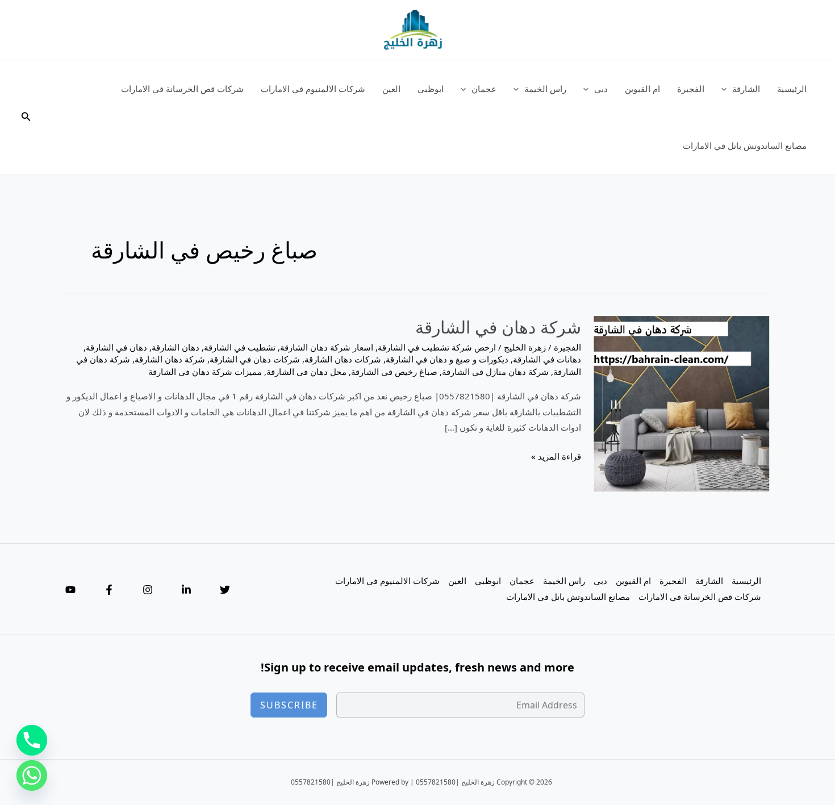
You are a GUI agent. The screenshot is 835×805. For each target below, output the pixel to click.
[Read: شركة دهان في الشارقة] (682, 402)
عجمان (483, 88)
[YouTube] (70, 590)
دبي (601, 88)
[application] (726, 88)
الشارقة (746, 88)
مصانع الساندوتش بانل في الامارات (745, 145)
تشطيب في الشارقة (239, 347)
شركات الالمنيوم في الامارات (313, 88)
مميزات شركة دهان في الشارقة (205, 371)
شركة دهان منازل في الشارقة (495, 371)
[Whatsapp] (31, 775)
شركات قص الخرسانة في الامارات (182, 88)
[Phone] (31, 740)
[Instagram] (148, 590)
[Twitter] (225, 590)
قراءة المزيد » (556, 457)
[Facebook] (109, 590)
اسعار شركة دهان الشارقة (326, 347)
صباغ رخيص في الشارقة (394, 371)
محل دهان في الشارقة (306, 371)
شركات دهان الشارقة (342, 359)
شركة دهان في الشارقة (498, 327)
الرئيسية (792, 88)
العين (391, 88)
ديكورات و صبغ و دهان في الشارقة (447, 359)
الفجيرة (690, 88)
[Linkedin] (186, 590)
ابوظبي (431, 88)
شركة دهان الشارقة (170, 359)
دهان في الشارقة (116, 347)
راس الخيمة (545, 88)
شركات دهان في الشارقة (255, 359)
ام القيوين (642, 88)
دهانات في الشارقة (547, 359)
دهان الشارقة (175, 347)
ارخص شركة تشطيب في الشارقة (437, 347)
